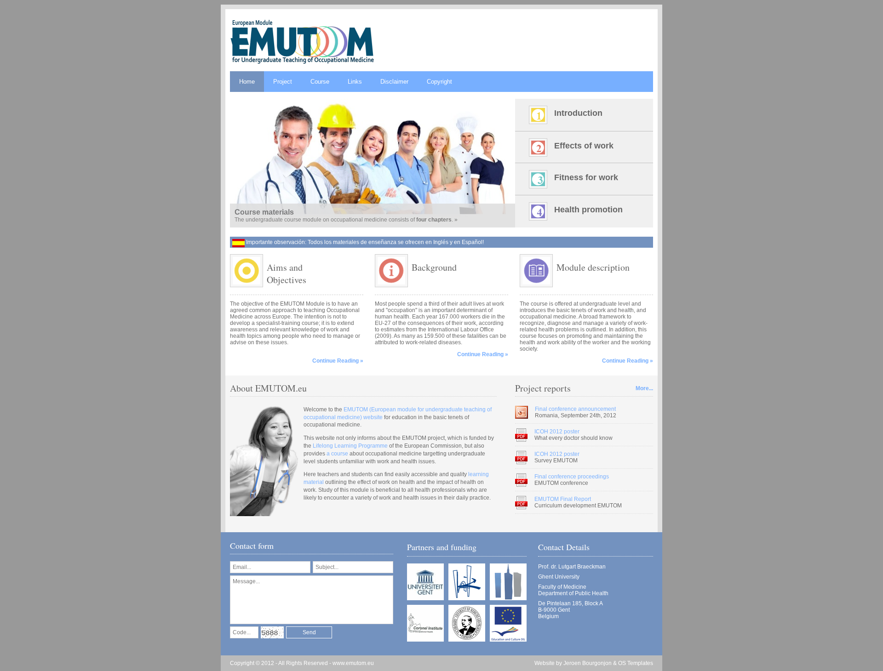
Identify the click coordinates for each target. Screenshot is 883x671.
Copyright (439, 81)
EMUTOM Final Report (562, 499)
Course (319, 81)
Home (247, 81)
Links (355, 81)
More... (644, 388)
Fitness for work (586, 177)
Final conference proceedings (571, 476)
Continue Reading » (337, 361)
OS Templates (635, 663)
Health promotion (588, 209)
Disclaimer (394, 81)
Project (282, 81)
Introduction (578, 113)
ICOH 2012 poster (556, 431)
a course (337, 453)
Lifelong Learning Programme (350, 446)
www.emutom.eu (353, 663)
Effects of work (584, 145)
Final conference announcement (575, 409)
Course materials (264, 212)
